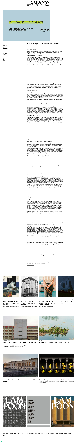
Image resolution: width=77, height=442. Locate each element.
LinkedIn (4, 58)
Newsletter (61, 433)
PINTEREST (4, 435)
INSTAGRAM (65, 433)
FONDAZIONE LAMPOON (17, 433)
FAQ (46, 433)
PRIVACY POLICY (31, 433)
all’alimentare (54, 231)
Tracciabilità (4, 54)
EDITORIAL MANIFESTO (9, 433)
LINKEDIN (69, 433)
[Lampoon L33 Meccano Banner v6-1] (38, 411)
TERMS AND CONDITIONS (24, 433)
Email (3, 59)
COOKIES (36, 433)
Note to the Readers (41, 433)
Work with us (52, 433)
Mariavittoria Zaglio (5, 48)
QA (48, 433)
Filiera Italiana (5, 53)
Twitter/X (4, 60)
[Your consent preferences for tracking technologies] (1, 441)
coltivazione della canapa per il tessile (42, 105)
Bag (48, 5)
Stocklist (56, 433)
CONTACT (4, 433)
